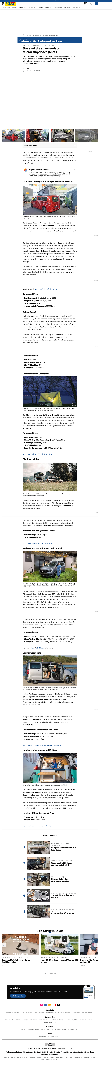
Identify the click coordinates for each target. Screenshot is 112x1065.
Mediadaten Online (44, 1036)
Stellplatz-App (29, 1012)
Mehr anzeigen (48, 973)
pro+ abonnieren (39, 1012)
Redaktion (90, 1019)
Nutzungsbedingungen (22, 1019)
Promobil (93, 1057)
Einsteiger (14, 7)
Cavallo (39, 1057)
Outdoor (86, 1057)
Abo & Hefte (23, 1029)
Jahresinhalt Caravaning (74, 1029)
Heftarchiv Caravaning (47, 1029)
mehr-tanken (59, 1057)
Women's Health (55, 1059)
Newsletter (16, 1012)
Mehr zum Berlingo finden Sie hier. (46, 289)
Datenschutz (33, 1019)
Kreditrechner (76, 1012)
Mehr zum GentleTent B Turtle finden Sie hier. (38, 454)
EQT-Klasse (40, 648)
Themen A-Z (67, 1012)
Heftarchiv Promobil (33, 1029)
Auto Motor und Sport (16, 1057)
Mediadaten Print (55, 1036)
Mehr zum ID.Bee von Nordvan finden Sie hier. (38, 826)
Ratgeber (66, 7)
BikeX (25, 1057)
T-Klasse (32, 648)
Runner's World (45, 1059)
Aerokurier (6, 1057)
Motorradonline (78, 1057)
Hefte (55, 0)
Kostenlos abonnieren (17, 996)
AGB (13, 1019)
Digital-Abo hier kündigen (79, 1019)
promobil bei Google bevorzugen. (51, 175)
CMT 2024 (27, 56)
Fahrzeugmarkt (76, 7)
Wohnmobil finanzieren (88, 1012)
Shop (22, 1012)
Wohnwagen (32, 7)
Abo (51, 0)
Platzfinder (47, 7)
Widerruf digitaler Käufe (50, 1022)
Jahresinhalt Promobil (60, 1029)
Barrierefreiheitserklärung (56, 1019)
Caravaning (9, 1012)
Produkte (60, 0)
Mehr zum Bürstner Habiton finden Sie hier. (37, 543)
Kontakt (7, 1019)
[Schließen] (74, 169)
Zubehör (41, 7)
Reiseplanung (57, 7)
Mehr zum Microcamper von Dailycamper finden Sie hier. (42, 745)
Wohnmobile (22, 7)
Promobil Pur (49, 1012)
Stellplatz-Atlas (58, 1012)
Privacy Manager (42, 1019)
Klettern (52, 1057)
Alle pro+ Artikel (6, 7)
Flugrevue (45, 1057)
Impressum (67, 1019)
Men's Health (68, 1057)
